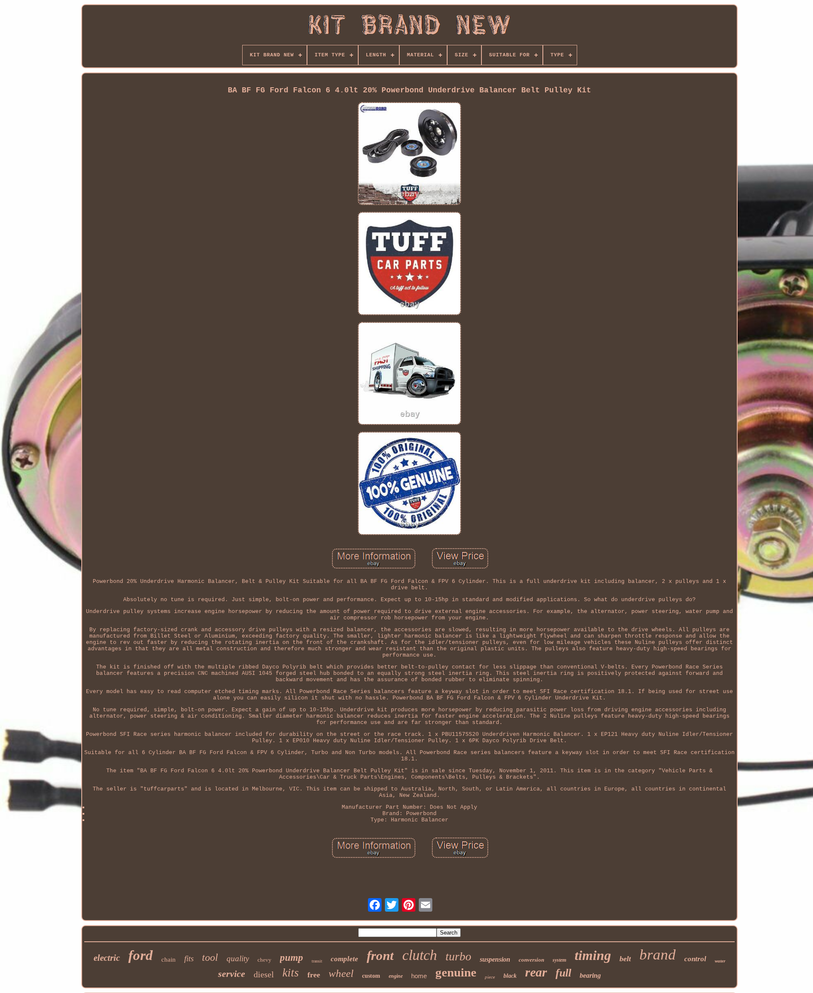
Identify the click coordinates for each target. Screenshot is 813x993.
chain (168, 959)
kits (290, 972)
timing (593, 955)
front (380, 955)
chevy (264, 960)
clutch (419, 955)
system (559, 960)
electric (107, 958)
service (231, 973)
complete (344, 959)
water (720, 960)
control (695, 959)
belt (625, 958)
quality (238, 958)
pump (291, 957)
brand (657, 954)
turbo (458, 956)
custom (371, 976)
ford (140, 955)
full (563, 973)
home (419, 975)
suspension (495, 959)
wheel (341, 973)
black (510, 976)
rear (536, 972)
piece (490, 976)
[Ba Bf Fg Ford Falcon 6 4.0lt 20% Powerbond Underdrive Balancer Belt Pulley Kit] (409, 154)
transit (317, 961)
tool (210, 957)
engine (396, 976)
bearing (590, 975)
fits (189, 958)
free (313, 975)
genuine (455, 972)
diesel (264, 974)
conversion (531, 960)
